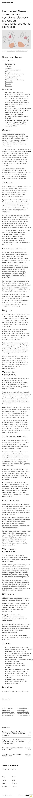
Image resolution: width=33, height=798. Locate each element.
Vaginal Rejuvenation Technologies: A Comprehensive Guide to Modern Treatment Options (14, 741)
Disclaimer (8, 86)
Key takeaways (10, 64)
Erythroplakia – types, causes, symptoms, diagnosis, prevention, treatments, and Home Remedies (8, 711)
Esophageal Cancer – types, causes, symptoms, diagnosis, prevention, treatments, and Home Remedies (23, 711)
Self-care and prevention (13, 76)
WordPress (28, 795)
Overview (8, 66)
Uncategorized (23, 51)
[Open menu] (30, 2)
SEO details (9, 82)
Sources (8, 84)
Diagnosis (8, 72)
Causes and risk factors (12, 70)
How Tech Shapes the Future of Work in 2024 (12, 748)
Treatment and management (14, 74)
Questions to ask (10, 78)
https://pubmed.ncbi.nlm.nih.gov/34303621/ (19, 649)
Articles (18, 51)
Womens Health (7, 2)
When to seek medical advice (14, 80)
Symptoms (8, 68)
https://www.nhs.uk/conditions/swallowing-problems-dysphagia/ (19, 660)
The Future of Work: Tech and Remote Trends (11, 755)
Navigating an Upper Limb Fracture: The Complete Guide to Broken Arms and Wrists (14, 733)
